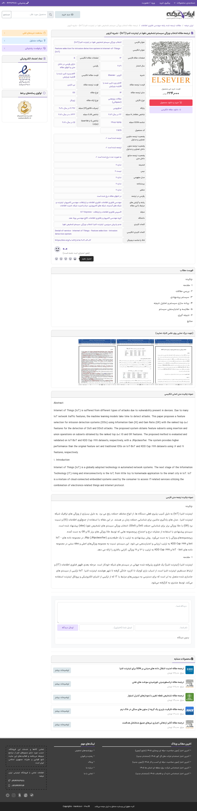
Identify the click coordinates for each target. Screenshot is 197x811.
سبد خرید (66, 14)
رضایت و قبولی (86, 756)
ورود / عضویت (148, 3)
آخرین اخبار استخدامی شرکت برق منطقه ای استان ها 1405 (164, 767)
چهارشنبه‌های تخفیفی (84, 750)
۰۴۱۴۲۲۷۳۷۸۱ (18, 780)
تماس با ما (88, 773)
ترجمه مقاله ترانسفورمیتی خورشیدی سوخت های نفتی (158, 682)
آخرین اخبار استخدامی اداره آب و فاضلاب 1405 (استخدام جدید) (162, 773)
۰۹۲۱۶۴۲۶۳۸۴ (18, 785)
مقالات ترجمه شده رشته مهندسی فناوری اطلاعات (161, 25)
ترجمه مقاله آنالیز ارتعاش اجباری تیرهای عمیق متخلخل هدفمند (153, 723)
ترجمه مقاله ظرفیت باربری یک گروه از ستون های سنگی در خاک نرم (152, 709)
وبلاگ (90, 762)
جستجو (6, 14)
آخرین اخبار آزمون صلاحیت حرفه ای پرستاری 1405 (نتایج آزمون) (162, 750)
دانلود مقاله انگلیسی (170, 109)
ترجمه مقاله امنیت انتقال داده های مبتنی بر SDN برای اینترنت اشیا (152, 668)
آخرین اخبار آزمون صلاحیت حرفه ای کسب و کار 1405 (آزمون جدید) (160, 762)
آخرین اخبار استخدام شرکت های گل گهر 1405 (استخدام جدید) (163, 756)
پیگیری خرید (164, 3)
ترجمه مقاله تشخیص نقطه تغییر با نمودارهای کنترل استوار (156, 696)
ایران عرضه (188, 25)
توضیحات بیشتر (62, 670)
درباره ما (89, 767)
